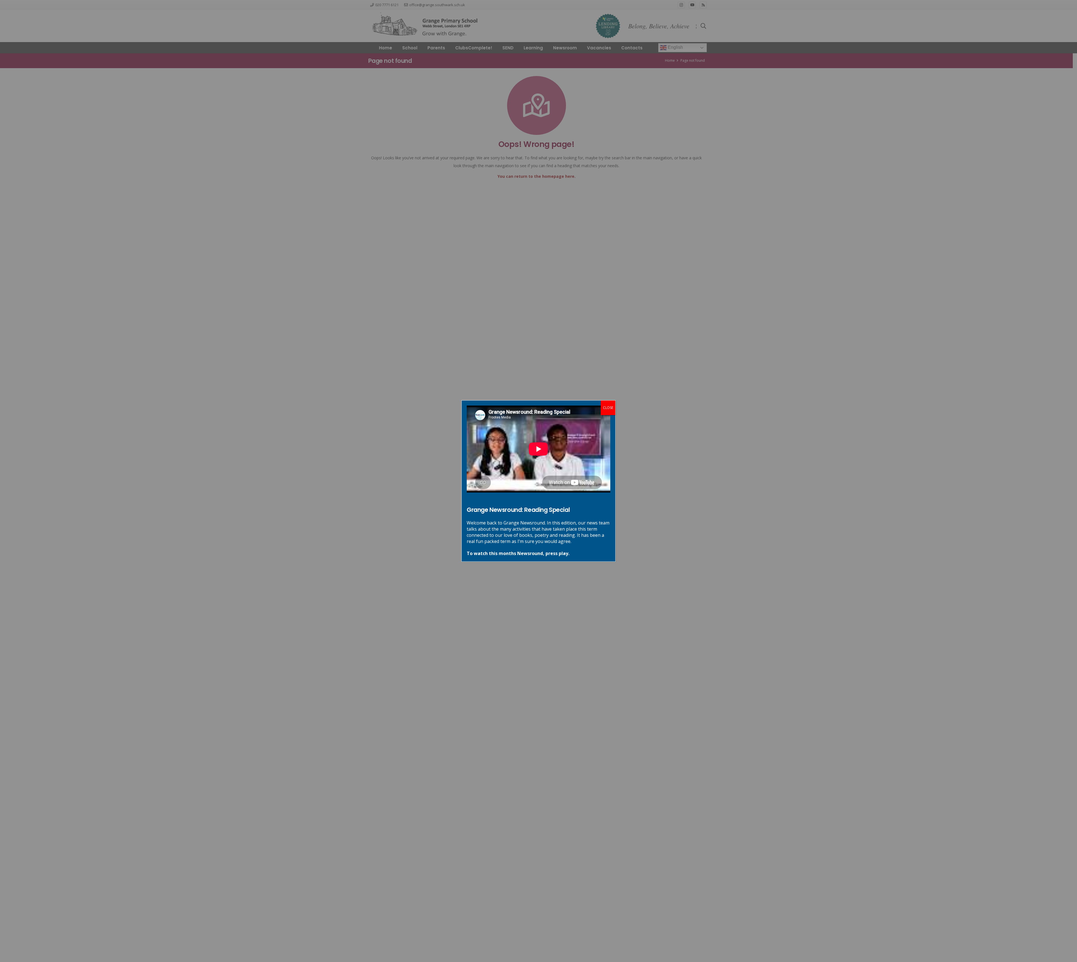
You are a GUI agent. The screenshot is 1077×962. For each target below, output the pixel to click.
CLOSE (608, 407)
